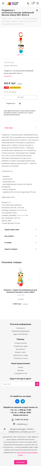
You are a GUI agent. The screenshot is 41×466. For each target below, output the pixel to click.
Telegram (23, 401)
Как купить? (20, 349)
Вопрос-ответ (20, 352)
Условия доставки (21, 346)
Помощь (20, 339)
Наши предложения (20, 363)
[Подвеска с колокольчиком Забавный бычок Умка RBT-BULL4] (20, 43)
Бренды (20, 370)
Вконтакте (17, 401)
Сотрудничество (20, 373)
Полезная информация (20, 324)
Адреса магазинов (20, 334)
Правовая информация (20, 331)
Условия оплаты (20, 343)
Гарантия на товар (20, 355)
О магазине (20, 328)
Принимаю (20, 462)
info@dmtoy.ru (22, 424)
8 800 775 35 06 (21, 419)
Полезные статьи (21, 358)
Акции (20, 367)
